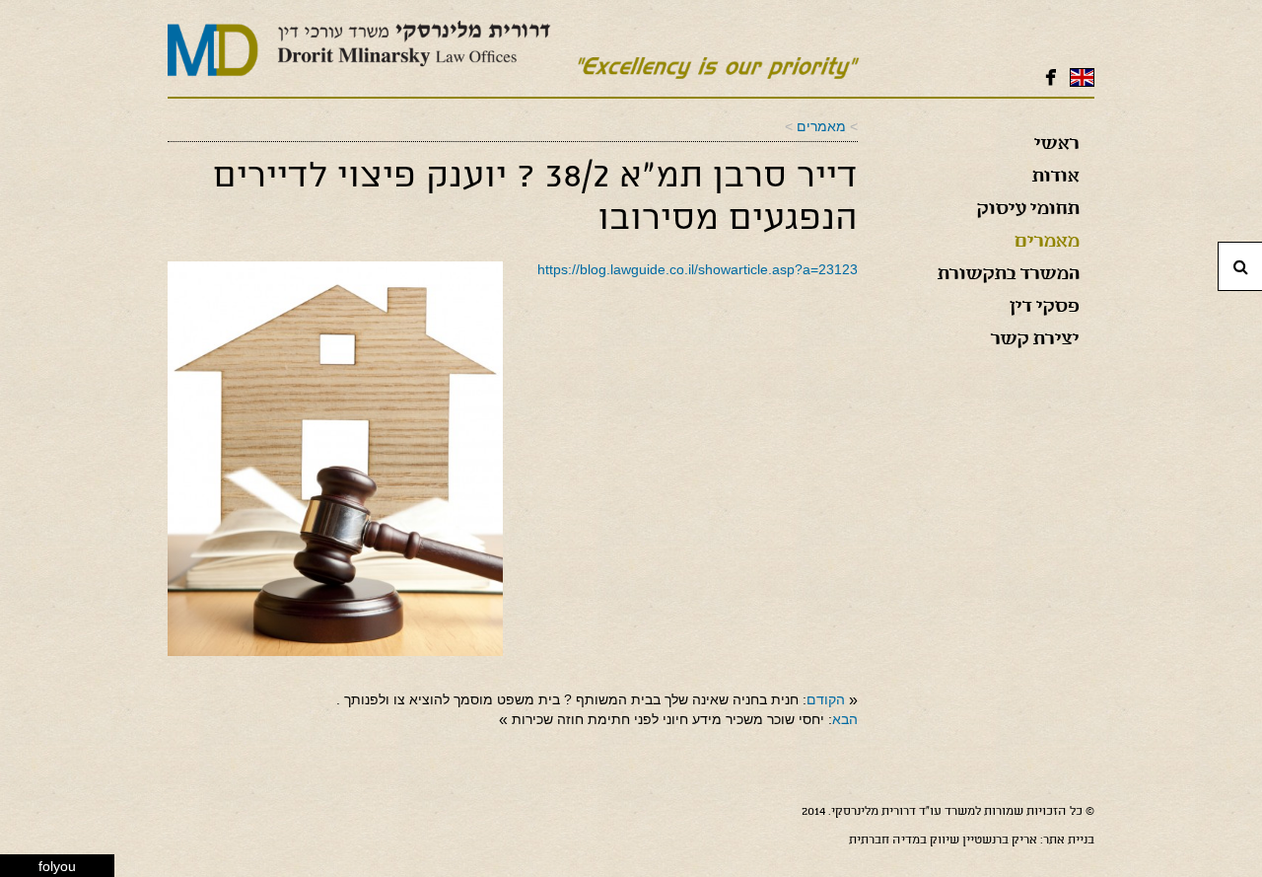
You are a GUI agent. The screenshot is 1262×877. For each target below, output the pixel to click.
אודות (1056, 177)
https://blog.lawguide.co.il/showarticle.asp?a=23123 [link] (697, 269)
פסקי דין (1045, 308)
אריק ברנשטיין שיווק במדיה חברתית (943, 840)
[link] (821, 126)
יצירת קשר (1035, 340)
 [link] (1051, 77)
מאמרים (1047, 243)
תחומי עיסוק (1028, 210)
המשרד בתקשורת (1009, 275)
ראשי (1057, 145)
